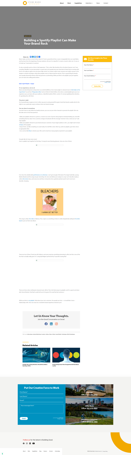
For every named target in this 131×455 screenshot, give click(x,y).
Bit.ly (30, 131)
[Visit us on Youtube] (33, 444)
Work (69, 3)
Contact (106, 3)
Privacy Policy (105, 451)
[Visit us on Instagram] (27, 444)
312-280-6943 (92, 395)
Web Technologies (71, 334)
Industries (88, 3)
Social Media (58, 334)
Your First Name (88, 65)
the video (31, 219)
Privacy (106, 82)
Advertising (29, 334)
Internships (57, 451)
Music (50, 334)
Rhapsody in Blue (36, 92)
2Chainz (21, 125)
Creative (43, 334)
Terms (109, 82)
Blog (40, 451)
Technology (64, 334)
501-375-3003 (92, 408)
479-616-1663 (92, 422)
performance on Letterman (40, 175)
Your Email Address (89, 76)
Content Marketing (37, 334)
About (62, 3)
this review (25, 179)
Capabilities (78, 3)
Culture (47, 334)
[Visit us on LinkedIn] (30, 444)
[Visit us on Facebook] (23, 444)
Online (53, 334)
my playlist (31, 300)
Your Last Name (88, 70)
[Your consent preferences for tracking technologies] (2, 453)
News (98, 3)
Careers (45, 451)
